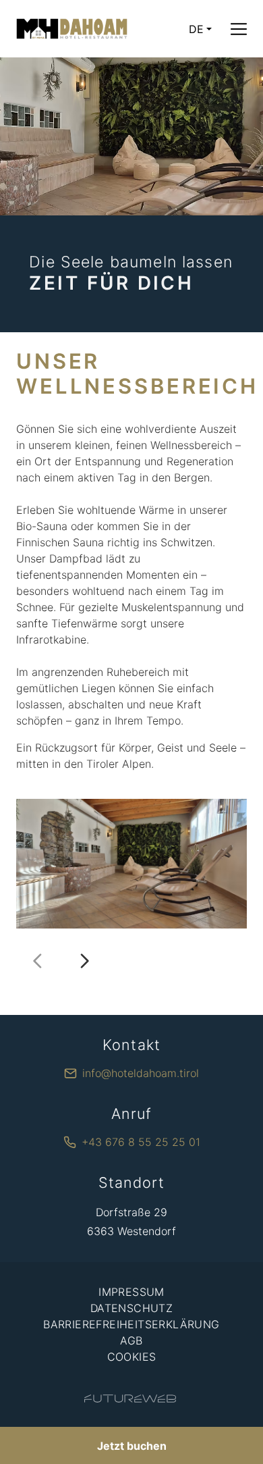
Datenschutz (131, 1308)
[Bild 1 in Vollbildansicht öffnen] (131, 864)
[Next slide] (84, 961)
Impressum (131, 1292)
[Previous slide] (37, 961)
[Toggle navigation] (239, 29)
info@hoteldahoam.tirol (140, 1073)
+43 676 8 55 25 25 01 (141, 1142)
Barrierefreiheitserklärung (131, 1324)
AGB (131, 1340)
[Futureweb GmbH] (130, 1398)
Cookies (131, 1356)
